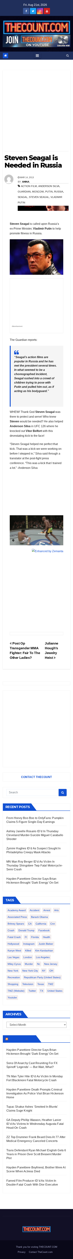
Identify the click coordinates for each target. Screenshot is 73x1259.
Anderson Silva (48, 186)
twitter (32, 990)
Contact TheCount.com (41, 1252)
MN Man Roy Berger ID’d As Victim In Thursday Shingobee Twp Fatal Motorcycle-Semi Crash (34, 865)
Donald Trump (26, 930)
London (27, 957)
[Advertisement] (36, 112)
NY (43, 970)
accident (34, 910)
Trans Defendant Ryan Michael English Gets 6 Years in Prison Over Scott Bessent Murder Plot (36, 1154)
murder (29, 964)
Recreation (14, 977)
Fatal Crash (14, 937)
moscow (38, 191)
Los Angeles (43, 957)
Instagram (29, 943)
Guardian (24, 191)
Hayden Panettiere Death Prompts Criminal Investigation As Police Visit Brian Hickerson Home (35, 1093)
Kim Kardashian (44, 950)
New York (13, 970)
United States (54, 990)
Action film (29, 186)
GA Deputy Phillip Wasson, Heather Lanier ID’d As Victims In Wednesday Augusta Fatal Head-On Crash (35, 1123)
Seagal (22, 197)
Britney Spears (16, 923)
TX (41, 990)
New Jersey (50, 964)
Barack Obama (39, 917)
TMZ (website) (16, 990)
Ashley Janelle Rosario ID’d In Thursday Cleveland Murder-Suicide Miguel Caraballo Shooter (34, 835)
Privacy (22, 1252)
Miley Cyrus (14, 964)
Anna (25, 181)
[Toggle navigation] (37, 55)
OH (51, 970)
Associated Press (17, 917)
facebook (44, 930)
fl (26, 937)
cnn (52, 923)
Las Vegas (13, 957)
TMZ (50, 984)
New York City (30, 970)
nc (38, 964)
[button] (67, 55)
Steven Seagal (39, 197)
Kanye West (14, 950)
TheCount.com (22, 1039)
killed (28, 950)
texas (40, 984)
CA (30, 923)
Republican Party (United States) (42, 977)
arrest (46, 910)
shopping (13, 984)
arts (56, 910)
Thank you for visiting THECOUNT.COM (36, 1247)
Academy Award (17, 910)
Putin (49, 191)
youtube (12, 997)
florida (35, 937)
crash (11, 930)
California (41, 923)
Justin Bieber (46, 943)
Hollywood (13, 943)
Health (46, 937)
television (27, 984)
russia (58, 191)
